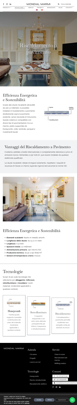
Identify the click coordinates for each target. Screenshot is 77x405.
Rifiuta (50, 400)
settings (27, 403)
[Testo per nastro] (38, 4)
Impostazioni (62, 400)
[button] (72, 400)
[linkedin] (10, 4)
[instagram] (7, 4)
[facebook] (3, 4)
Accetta (39, 400)
